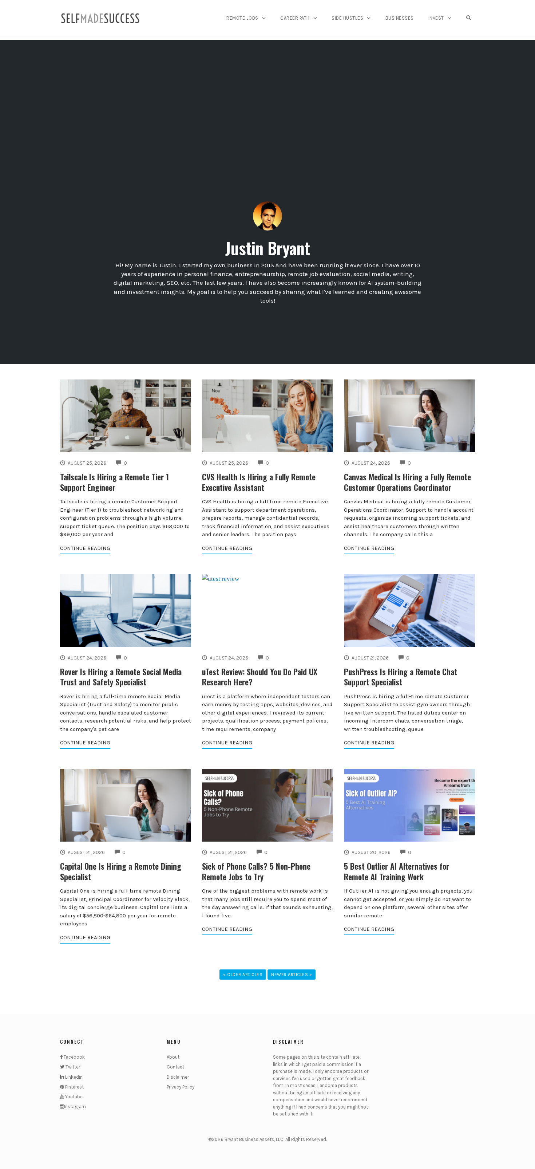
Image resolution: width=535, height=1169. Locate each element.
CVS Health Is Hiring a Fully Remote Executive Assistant (259, 482)
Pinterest (74, 1087)
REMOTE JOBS (242, 18)
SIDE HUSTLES (347, 18)
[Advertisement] (267, 91)
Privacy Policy (180, 1087)
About (173, 1057)
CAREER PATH (295, 18)
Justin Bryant (267, 248)
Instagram (75, 1106)
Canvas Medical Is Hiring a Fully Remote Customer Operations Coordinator (407, 482)
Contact (175, 1067)
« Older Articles (242, 974)
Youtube (73, 1096)
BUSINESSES (399, 18)
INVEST (436, 18)
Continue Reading (85, 548)
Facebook (74, 1057)
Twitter (72, 1067)
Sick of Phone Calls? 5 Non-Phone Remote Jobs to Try (256, 871)
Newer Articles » (291, 974)
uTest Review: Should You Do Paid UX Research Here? (259, 677)
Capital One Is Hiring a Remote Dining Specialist (120, 871)
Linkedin (73, 1077)
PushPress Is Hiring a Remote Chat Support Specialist (400, 677)
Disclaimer (178, 1077)
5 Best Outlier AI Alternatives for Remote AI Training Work (396, 871)
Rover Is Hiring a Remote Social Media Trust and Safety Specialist (121, 677)
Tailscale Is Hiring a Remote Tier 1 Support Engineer (114, 482)
